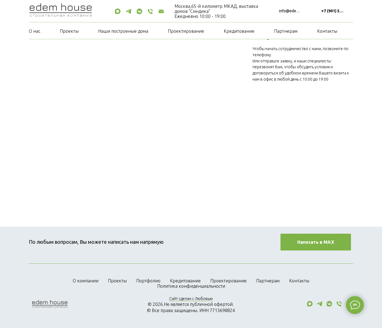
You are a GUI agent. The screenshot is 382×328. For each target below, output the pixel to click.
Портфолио (148, 280)
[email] (161, 11)
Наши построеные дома (123, 31)
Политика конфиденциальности (191, 286)
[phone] (150, 11)
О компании (85, 280)
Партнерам (286, 31)
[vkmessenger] (139, 11)
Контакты (327, 31)
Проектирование (186, 31)
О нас (34, 31)
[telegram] (128, 11)
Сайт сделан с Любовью (191, 298)
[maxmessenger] (117, 11)
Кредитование (239, 31)
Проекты (69, 31)
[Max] (309, 305)
